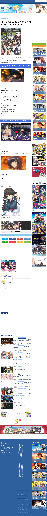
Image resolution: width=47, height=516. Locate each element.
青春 (27, 512)
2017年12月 (20, 445)
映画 (29, 507)
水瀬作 (18, 509)
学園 (18, 507)
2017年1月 (19, 456)
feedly (27, 241)
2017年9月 (19, 448)
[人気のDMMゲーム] (39, 208)
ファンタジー (8, 276)
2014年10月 (20, 476)
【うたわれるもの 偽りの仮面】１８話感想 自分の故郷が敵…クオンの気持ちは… (22, 391)
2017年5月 (19, 452)
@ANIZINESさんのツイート (6, 445)
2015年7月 (19, 467)
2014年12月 (20, 474)
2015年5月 (19, 469)
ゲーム (3, 275)
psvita (23, 491)
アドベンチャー (4, 276)
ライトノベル (27, 504)
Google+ (20, 238)
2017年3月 (19, 454)
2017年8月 (19, 449)
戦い (10, 276)
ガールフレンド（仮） (21, 499)
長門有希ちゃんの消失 (23, 512)
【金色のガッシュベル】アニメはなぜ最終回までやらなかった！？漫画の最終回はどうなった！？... (39, 54)
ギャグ (25, 499)
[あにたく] (3, 283)
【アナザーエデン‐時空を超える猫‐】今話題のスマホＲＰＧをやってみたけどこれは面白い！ (22, 383)
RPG (25, 491)
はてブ (27, 238)
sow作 (28, 491)
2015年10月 (20, 464)
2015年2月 (19, 472)
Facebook (13, 238)
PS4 (20, 491)
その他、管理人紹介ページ (5, 452)
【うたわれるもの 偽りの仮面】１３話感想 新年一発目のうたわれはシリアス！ (22, 340)
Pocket (13, 241)
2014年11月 (19, 475)
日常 (27, 507)
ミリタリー (23, 504)
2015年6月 (19, 468)
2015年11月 (19, 463)
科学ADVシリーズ (27, 509)
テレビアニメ (5, 275)
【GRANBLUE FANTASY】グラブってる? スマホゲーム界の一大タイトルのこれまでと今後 (22, 347)
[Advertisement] (8, 252)
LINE (5, 241)
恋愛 (20, 507)
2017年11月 (19, 446)
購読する (35, 46)
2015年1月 (19, 473)
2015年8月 (19, 466)
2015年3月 (19, 471)
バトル (18, 502)
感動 (22, 507)
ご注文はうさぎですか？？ (21, 494)
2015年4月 (19, 470)
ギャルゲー (28, 499)
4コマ (19, 481)
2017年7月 (19, 450)
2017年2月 (19, 455)
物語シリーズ (22, 509)
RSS (20, 241)
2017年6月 (19, 451)
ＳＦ (18, 514)
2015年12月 (20, 462)
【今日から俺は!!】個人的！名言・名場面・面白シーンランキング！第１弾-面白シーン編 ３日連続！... (39, 110)
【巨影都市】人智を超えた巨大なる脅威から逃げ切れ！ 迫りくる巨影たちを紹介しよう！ (22, 398)
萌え (18, 512)
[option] (23, 8)
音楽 (29, 512)
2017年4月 (19, 453)
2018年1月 (19, 444)
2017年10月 (20, 447)
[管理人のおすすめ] (39, 154)
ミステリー (19, 504)
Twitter (5, 238)
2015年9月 (19, 465)
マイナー (26, 502)
